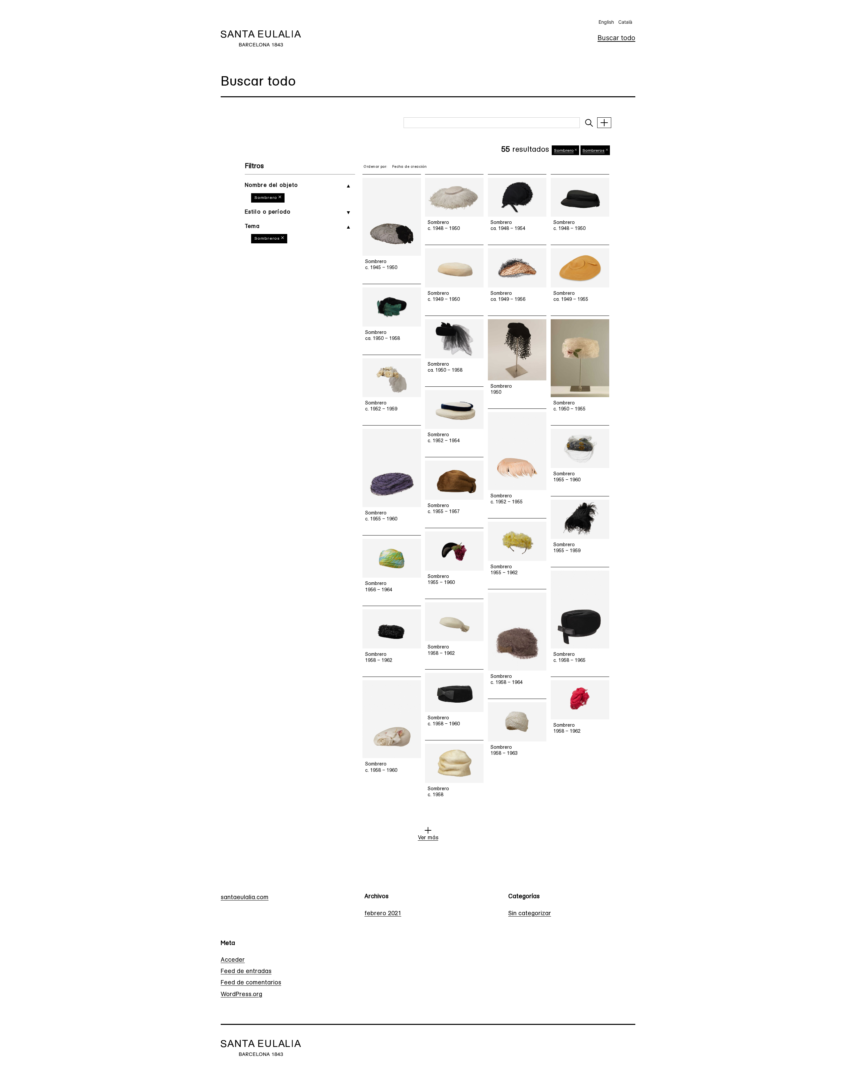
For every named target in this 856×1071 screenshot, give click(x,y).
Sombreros (267, 239)
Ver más (428, 838)
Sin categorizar (529, 914)
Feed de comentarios (251, 983)
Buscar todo (616, 38)
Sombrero (265, 198)
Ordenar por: (375, 167)
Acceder (233, 960)
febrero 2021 (382, 914)
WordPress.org (241, 995)
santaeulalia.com (245, 898)
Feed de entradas (246, 972)
